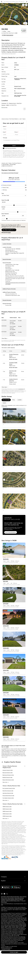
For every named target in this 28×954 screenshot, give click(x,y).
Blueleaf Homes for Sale (7, 777)
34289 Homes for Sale (7, 806)
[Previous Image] (4, 415)
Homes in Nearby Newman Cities (11, 785)
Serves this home (13, 359)
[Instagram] (2, 893)
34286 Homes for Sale (7, 811)
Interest (3, 207)
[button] (1, 1)
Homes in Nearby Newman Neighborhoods (10, 766)
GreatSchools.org (22, 388)
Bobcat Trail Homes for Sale (8, 779)
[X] (7, 893)
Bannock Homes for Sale (8, 772)
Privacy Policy (14, 155)
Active (15, 62)
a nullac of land (13, 748)
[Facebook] (5, 893)
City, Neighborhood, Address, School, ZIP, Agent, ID (14, 1)
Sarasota (13, 753)
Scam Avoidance (10, 898)
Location (20, 399)
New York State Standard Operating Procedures (13, 940)
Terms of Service (7, 155)
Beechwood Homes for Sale (8, 775)
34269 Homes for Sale (7, 808)
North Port (19, 103)
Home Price (4, 200)
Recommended (6, 399)
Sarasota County (17, 86)
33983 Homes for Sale (7, 816)
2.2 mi (22, 355)
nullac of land (4, 757)
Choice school (12, 384)
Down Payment (5, 213)
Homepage (4, 103)
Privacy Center (4, 898)
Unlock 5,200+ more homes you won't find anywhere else (13, 524)
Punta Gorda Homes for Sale (8, 795)
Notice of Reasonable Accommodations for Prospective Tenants (12, 941)
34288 (16, 33)
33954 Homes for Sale (7, 813)
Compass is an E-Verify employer (7, 899)
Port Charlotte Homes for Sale (9, 788)
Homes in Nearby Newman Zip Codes (13, 804)
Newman (3, 105)
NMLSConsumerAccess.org (6, 947)
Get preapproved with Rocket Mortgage (10, 172)
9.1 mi (22, 371)
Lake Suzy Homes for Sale (8, 793)
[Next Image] (24, 415)
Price (13, 399)
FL (7, 103)
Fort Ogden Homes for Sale (8, 798)
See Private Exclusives (10, 532)
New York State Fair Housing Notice (11, 939)
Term (3, 193)
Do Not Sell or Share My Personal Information (10, 896)
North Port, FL (12, 33)
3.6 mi (22, 363)
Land (15, 76)
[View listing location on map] (23, 30)
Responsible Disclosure (19, 898)
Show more (5, 782)
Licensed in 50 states (6, 949)
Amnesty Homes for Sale (8, 770)
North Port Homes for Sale (8, 790)
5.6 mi (22, 379)
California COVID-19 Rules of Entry (13, 900)
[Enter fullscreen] (24, 108)
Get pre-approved (10, 35)
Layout (4, 402)
